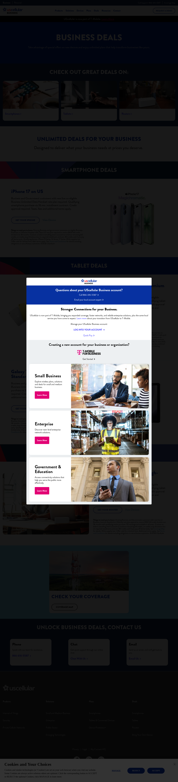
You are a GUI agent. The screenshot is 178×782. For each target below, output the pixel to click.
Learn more (81, 318)
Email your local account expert (87, 299)
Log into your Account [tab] (88, 329)
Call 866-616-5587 (88, 294)
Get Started (88, 359)
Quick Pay (87, 335)
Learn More (42, 395)
